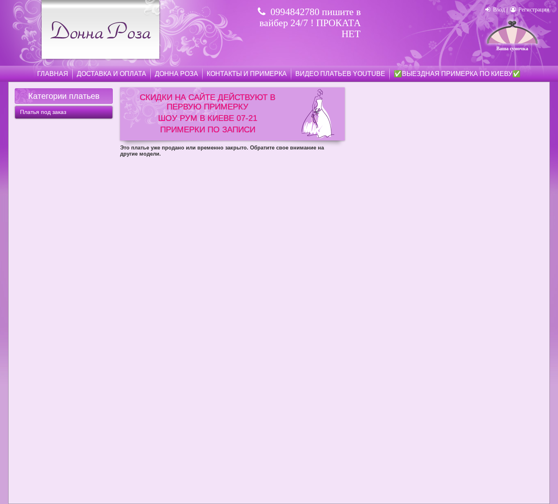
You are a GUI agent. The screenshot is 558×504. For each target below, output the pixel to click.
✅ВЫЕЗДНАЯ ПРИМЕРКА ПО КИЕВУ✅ (457, 73)
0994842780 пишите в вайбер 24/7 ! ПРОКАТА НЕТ (310, 23)
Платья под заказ (43, 112)
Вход (498, 10)
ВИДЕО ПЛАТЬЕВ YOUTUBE (340, 73)
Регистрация (533, 10)
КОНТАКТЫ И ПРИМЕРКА (247, 73)
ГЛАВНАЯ (52, 73)
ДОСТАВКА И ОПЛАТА (111, 73)
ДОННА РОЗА (176, 73)
